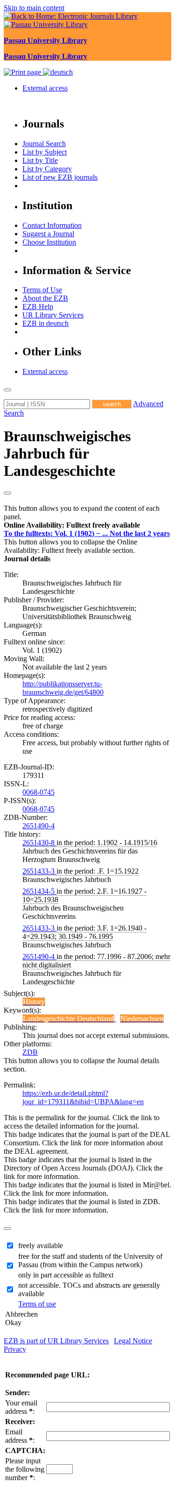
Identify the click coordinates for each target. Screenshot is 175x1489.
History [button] (34, 1002)
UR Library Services (53, 315)
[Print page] (23, 72)
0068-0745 (38, 792)
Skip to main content (34, 8)
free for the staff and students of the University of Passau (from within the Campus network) (90, 1260)
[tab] (87, 525)
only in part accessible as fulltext (65, 1275)
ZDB (30, 1052)
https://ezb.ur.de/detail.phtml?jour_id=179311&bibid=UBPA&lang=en (83, 1097)
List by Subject (44, 152)
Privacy (15, 1349)
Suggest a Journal (48, 234)
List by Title (40, 160)
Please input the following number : (24, 1469)
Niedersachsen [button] (141, 1019)
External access (45, 88)
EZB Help (37, 307)
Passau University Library (45, 40)
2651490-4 (38, 826)
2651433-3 (39, 871)
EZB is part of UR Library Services (56, 1341)
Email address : (20, 1436)
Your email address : (21, 1407)
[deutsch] (58, 72)
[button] (72, 525)
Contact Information (52, 225)
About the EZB (45, 298)
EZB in (45, 323)
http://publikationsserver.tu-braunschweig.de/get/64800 (63, 688)
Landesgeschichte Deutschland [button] (68, 1019)
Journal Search (44, 144)
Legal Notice (133, 1341)
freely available (40, 1245)
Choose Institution (49, 242)
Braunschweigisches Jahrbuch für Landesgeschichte (67, 453)
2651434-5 (39, 891)
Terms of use (37, 1304)
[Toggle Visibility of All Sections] (7, 493)
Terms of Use (42, 290)
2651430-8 (39, 843)
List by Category (47, 169)
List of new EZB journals (60, 177)
